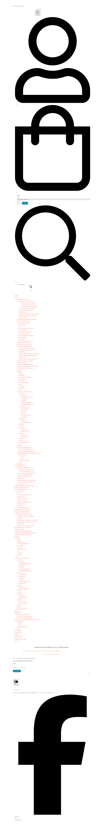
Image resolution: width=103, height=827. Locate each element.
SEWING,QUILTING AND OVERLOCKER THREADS (27, 366)
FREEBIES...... (21, 438)
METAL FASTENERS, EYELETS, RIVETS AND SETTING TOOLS (29, 453)
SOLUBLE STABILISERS (21, 362)
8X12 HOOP (21, 427)
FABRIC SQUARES (23, 337)
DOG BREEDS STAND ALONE (27, 397)
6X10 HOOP (21, 418)
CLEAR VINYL (22, 351)
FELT (20, 326)
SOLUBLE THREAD (23, 317)
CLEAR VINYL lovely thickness (25, 331)
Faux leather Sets (22, 330)
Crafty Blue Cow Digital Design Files (24, 391)
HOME (16, 295)
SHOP (16, 297)
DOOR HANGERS (24, 407)
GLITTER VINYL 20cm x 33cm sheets (26, 328)
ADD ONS (19, 370)
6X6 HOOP (21, 424)
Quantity (14, 667)
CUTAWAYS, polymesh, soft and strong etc (27, 350)
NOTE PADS (21, 380)
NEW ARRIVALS (20, 464)
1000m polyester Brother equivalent (28, 303)
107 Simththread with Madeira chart (28, 304)
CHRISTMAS (24, 395)
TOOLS (20, 462)
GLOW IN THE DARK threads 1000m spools (28, 315)
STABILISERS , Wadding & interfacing (24, 346)
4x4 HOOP (21, 393)
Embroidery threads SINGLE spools (26, 301)
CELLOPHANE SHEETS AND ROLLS (26, 335)
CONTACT (17, 634)
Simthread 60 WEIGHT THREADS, (28, 308)
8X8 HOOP (21, 433)
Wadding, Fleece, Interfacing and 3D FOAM (28, 359)
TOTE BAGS (21, 388)
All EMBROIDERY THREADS (22, 299)
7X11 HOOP (21, 426)
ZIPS (20, 389)
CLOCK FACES (24, 429)
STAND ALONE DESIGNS (26, 402)
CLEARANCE (19, 371)
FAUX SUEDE (21, 339)
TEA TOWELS (22, 386)
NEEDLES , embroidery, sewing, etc (24, 321)
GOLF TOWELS (22, 379)
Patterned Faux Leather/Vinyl (25, 341)
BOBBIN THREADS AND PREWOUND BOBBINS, (26, 319)
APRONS (21, 373)
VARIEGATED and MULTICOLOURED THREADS (28, 313)
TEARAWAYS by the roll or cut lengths (26, 348)
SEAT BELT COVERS (25, 436)
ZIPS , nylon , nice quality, (24, 333)
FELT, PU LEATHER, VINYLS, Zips (23, 322)
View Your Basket (47, 654)
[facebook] (52, 814)
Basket (19, 203)
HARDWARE (19, 446)
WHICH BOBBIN (18, 632)
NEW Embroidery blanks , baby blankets (25, 360)
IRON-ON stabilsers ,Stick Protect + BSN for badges (29, 353)
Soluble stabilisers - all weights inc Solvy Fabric (28, 355)
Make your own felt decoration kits (26, 449)
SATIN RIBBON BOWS (23, 382)
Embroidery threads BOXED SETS (26, 310)
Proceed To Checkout (55, 654)
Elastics (18, 444)
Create (53, 692)
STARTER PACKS (22, 357)
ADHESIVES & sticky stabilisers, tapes (24, 344)
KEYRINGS (23, 400)
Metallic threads (22, 312)
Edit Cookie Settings (42, 692)
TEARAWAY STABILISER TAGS (27, 404)
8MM (22, 458)
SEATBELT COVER (25, 431)
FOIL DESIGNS (24, 398)
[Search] (31, 286)
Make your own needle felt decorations (27, 451)
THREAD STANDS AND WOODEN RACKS (25, 368)
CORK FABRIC (22, 375)
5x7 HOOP (21, 406)
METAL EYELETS (22, 455)
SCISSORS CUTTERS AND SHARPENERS (25, 364)
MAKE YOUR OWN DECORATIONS (24, 447)
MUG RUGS (23, 413)
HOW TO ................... (23, 440)
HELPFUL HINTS (18, 637)
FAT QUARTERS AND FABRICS (25, 377)
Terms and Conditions (17, 689)
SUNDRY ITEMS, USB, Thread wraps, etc (25, 342)
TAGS (20, 384)
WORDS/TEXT (24, 417)
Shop (23, 650)
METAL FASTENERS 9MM (24, 460)
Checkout (25, 203)
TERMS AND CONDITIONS (20, 639)
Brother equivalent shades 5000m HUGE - (29, 306)
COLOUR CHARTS (18, 636)
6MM (22, 456)
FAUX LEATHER (22, 324)
